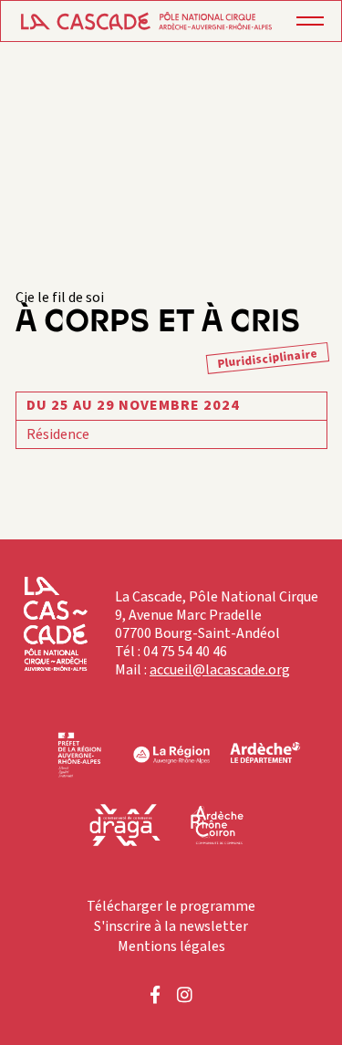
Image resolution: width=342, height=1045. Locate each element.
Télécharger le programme (171, 906)
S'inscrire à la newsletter (171, 926)
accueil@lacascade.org (220, 670)
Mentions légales (171, 946)
